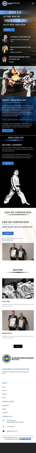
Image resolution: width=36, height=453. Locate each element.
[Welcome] (18, 292)
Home (3, 387)
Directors (4, 394)
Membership (5, 405)
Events (4, 397)
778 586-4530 (10, 426)
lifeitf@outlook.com (7, 240)
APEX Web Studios (25, 439)
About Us (4, 390)
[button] (33, 3)
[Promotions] (18, 324)
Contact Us (5, 412)
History (4, 409)
